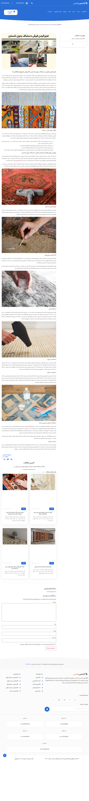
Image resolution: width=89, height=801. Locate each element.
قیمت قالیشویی (57, 12)
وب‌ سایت (54, 637)
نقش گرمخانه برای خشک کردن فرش (42, 567)
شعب (73, 12)
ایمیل (54, 631)
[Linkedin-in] (75, 700)
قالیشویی (84, 12)
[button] (31, 3)
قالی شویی (27, 426)
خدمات (78, 12)
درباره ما (65, 12)
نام (55, 624)
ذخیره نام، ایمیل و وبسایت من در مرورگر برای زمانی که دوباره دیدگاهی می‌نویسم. (37, 644)
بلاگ (69, 12)
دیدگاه (54, 602)
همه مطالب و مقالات (51, 472)
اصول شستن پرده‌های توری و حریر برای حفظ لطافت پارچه (43, 513)
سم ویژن (17, 759)
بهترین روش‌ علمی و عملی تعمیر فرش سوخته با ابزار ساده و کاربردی (15, 513)
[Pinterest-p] (70, 700)
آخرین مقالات (28, 463)
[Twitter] (64, 700)
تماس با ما (50, 12)
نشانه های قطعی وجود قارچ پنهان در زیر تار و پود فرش (15, 567)
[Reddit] (59, 700)
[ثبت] (45, 709)
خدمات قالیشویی (20, 161)
